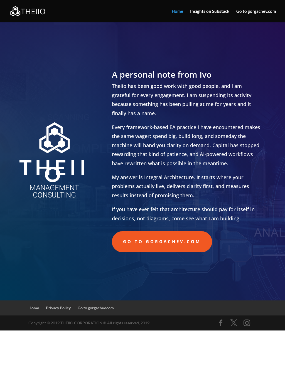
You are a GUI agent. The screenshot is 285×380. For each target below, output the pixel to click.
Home (177, 11)
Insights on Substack (209, 11)
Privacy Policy (58, 307)
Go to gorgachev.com (256, 11)
